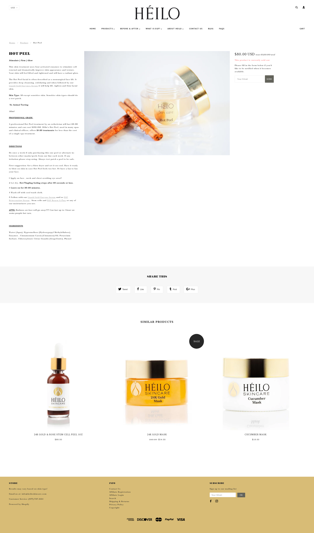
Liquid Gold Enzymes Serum (23, 86)
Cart (302, 28)
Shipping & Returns (119, 502)
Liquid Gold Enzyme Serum (42, 197)
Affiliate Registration (120, 492)
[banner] (157, 13)
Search (112, 498)
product (24, 43)
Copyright (114, 508)
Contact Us (115, 489)
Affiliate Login (116, 495)
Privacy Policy (116, 505)
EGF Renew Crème (56, 201)
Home (12, 43)
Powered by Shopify (19, 504)
